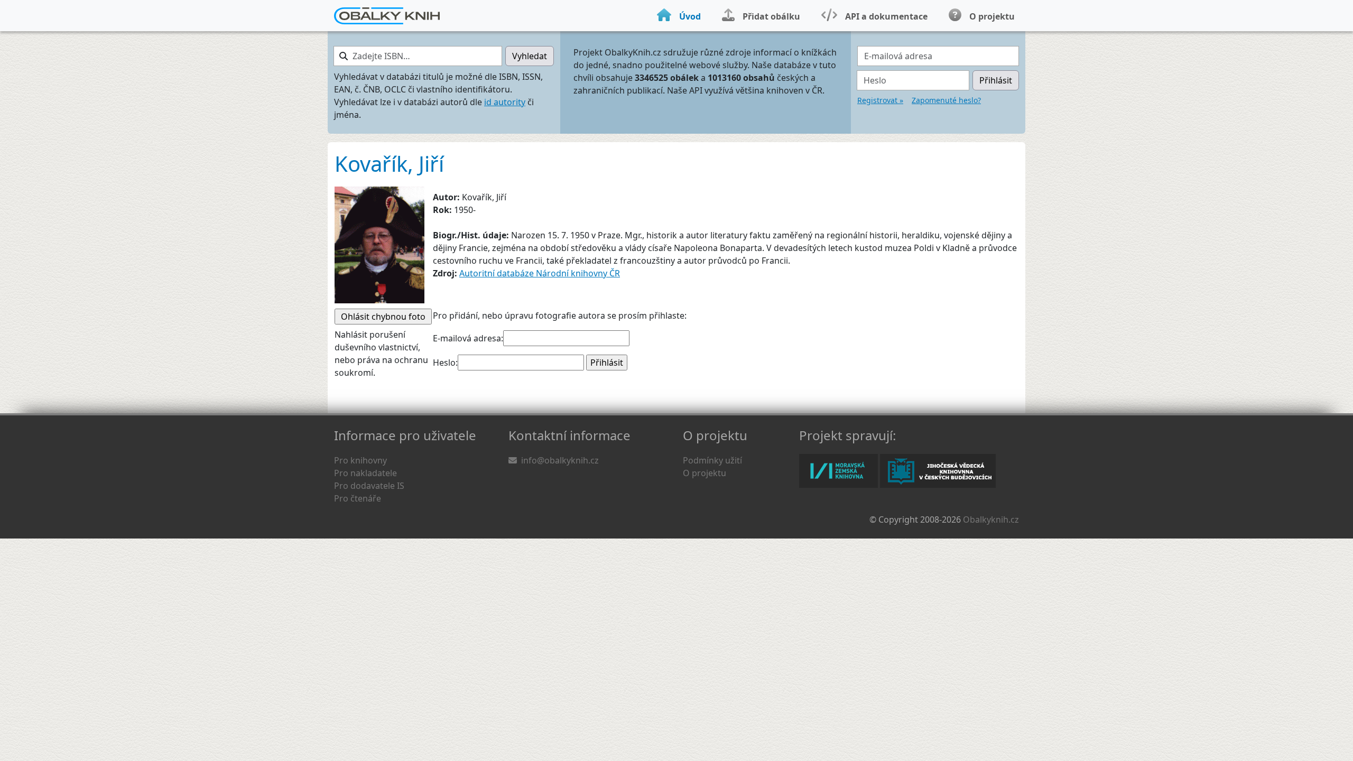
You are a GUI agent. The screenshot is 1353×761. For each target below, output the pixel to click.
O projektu (704, 473)
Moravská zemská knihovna (838, 471)
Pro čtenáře (357, 498)
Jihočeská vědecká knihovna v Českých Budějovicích (938, 471)
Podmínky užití (712, 460)
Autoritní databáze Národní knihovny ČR (539, 273)
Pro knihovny (360, 460)
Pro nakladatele (365, 473)
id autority (504, 102)
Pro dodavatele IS (369, 485)
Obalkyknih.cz (991, 519)
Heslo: (445, 362)
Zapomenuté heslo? (946, 100)
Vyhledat (529, 56)
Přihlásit (995, 80)
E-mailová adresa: (468, 338)
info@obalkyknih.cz (560, 460)
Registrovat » (880, 100)
